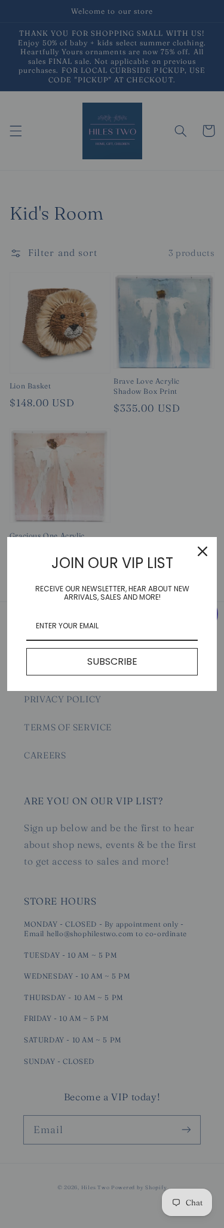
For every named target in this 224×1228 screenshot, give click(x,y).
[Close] (202, 551)
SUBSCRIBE (112, 661)
